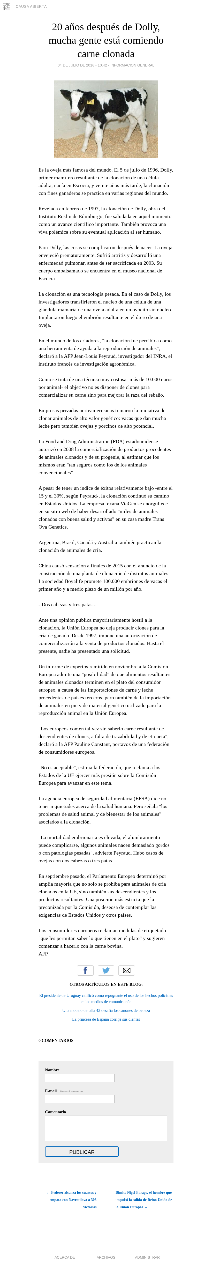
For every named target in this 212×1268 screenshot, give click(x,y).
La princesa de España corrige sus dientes (106, 1019)
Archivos (106, 1257)
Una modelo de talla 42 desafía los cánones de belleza (106, 1010)
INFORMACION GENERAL (132, 65)
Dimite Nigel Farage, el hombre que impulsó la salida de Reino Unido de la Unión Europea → (144, 1200)
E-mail (64, 1091)
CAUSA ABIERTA (31, 6)
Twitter (106, 970)
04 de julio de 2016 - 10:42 (82, 65)
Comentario (55, 1112)
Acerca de (65, 1257)
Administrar (147, 1257)
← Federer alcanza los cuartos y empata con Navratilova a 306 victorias (71, 1200)
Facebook (85, 970)
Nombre (52, 1070)
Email (126, 970)
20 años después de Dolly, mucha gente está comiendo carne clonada (106, 40)
